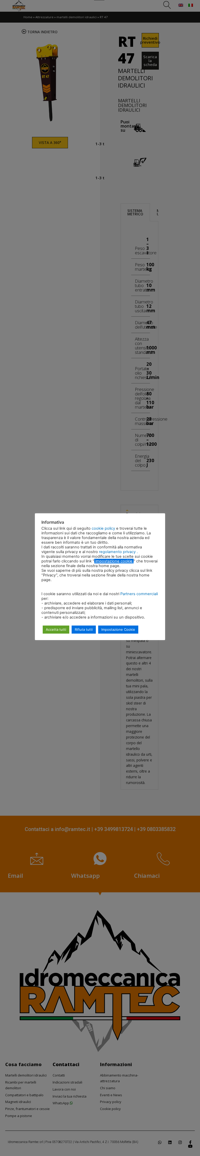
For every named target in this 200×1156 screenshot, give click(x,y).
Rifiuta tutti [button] (84, 629)
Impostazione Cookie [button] (118, 629)
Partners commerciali (139, 594)
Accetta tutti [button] (56, 629)
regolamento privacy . (118, 551)
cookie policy (104, 528)
